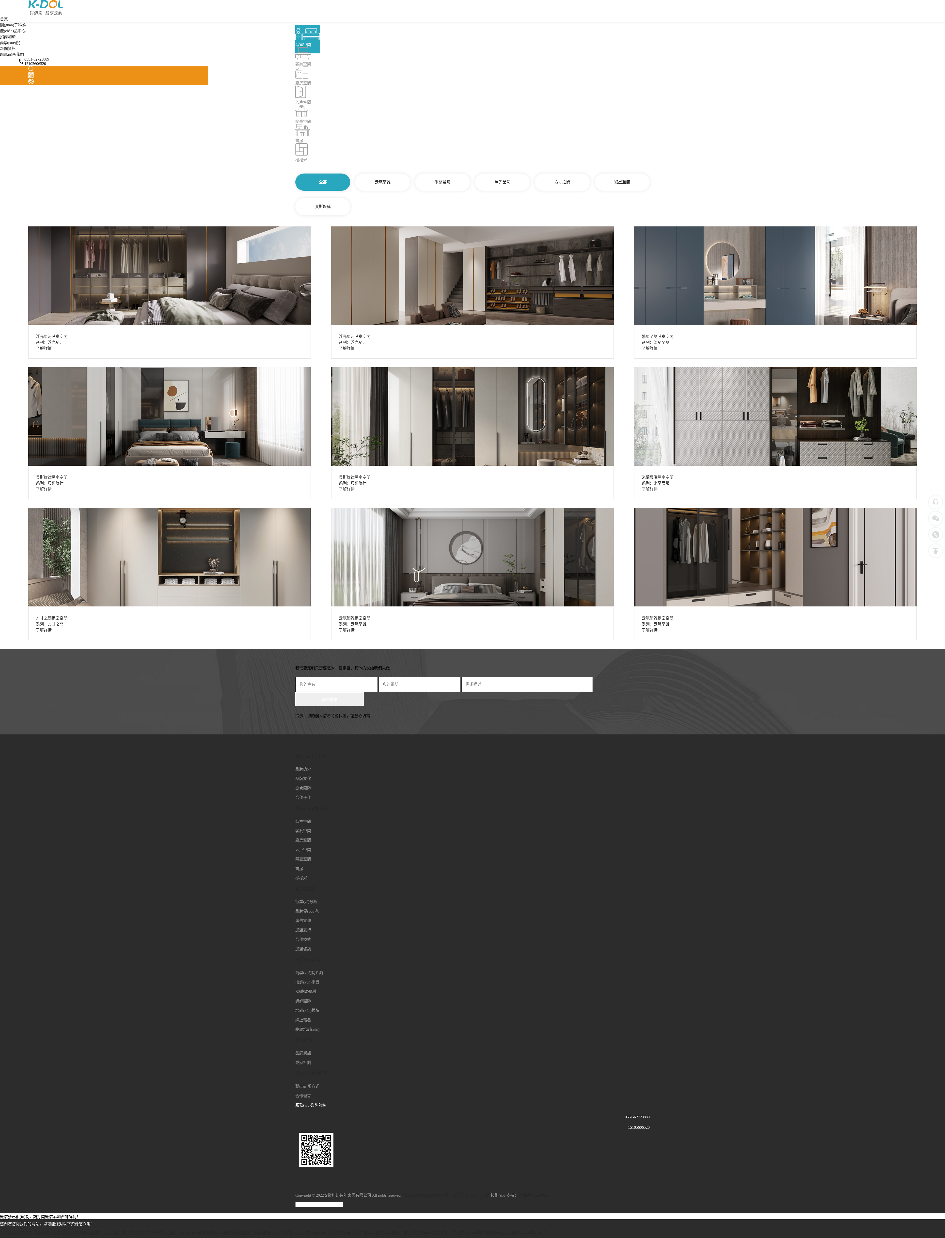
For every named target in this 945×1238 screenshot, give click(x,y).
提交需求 (330, 700)
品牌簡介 (303, 769)
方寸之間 (562, 182)
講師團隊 (303, 1001)
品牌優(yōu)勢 (307, 911)
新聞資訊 (8, 49)
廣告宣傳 (303, 921)
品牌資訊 (303, 1053)
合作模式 (303, 939)
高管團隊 (303, 788)
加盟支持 (303, 930)
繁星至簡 (622, 182)
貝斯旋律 (323, 207)
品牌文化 (303, 779)
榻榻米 (301, 878)
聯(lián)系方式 (307, 1086)
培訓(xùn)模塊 (307, 1010)
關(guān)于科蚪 (13, 25)
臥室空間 (303, 821)
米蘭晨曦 (442, 182)
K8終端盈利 (305, 991)
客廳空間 (303, 831)
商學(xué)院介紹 (309, 973)
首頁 (4, 19)
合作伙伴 (303, 797)
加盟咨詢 (303, 949)
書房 (299, 869)
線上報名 (303, 1020)
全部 (323, 182)
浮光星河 (502, 182)
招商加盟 (8, 37)
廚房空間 (303, 840)
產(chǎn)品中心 (13, 31)
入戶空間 (303, 850)
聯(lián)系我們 (12, 54)
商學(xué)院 (10, 43)
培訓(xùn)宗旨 (307, 982)
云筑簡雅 (383, 182)
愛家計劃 (303, 1063)
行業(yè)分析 (306, 902)
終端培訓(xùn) (307, 1029)
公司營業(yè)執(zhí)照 (471, 1195)
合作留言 (303, 1096)
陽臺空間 (303, 859)
